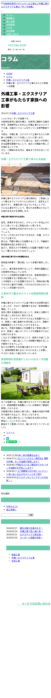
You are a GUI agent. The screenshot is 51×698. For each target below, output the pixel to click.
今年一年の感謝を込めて (28, 455)
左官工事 (16, 560)
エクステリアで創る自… (31, 534)
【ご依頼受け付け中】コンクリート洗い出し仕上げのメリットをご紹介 (27, 472)
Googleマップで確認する (13, 667)
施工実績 (10, 21)
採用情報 (10, 24)
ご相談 (10, 420)
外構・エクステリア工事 (17, 79)
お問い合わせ (12, 34)
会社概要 (10, 30)
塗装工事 (16, 554)
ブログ (9, 27)
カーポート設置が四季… (31, 537)
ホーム (9, 15)
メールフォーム (10, 52)
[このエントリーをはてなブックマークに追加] (7, 438)
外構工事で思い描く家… (31, 531)
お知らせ (12, 506)
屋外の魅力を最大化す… (31, 528)
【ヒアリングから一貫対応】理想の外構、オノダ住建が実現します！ (27, 460)
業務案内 (10, 18)
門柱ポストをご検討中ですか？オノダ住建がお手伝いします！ (27, 466)
